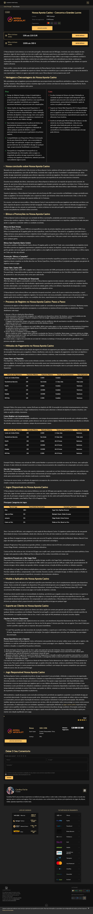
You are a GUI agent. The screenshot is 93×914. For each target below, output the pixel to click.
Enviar (9, 777)
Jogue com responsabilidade (9, 900)
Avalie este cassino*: (10, 756)
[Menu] (87, 2)
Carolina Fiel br (22, 790)
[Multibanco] (73, 898)
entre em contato (17, 897)
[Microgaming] (77, 890)
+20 (84, 898)
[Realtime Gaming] (84, 890)
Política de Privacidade (7, 910)
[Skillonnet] (88, 890)
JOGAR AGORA (42, 28)
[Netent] (80, 890)
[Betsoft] (73, 890)
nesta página (16, 899)
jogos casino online (69, 704)
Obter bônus (79, 35)
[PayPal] (77, 898)
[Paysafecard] (80, 898)
